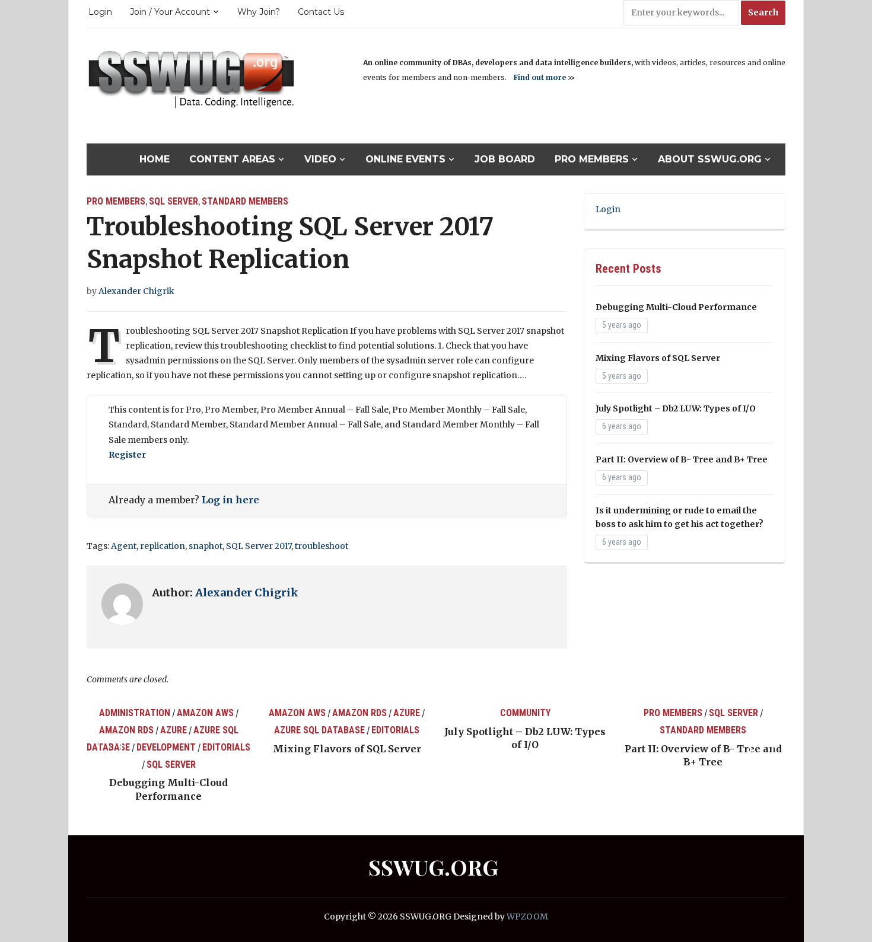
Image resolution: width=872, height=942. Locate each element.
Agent (123, 546)
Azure (173, 730)
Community (525, 713)
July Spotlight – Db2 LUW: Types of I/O (676, 408)
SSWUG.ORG (433, 866)
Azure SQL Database (319, 730)
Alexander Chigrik (136, 291)
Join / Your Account (170, 12)
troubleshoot (321, 546)
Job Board (505, 159)
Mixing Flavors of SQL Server (658, 358)
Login (100, 12)
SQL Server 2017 (258, 546)
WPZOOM (527, 916)
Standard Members (245, 201)
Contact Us (321, 12)
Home (154, 159)
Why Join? (258, 12)
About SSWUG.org (710, 159)
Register (127, 454)
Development (166, 747)
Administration (134, 713)
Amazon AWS (205, 713)
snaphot (205, 546)
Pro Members (592, 159)
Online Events (405, 159)
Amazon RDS (126, 730)
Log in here (230, 500)
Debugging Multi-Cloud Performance (676, 307)
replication (162, 546)
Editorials (226, 747)
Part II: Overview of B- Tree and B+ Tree (682, 459)
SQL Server (173, 201)
